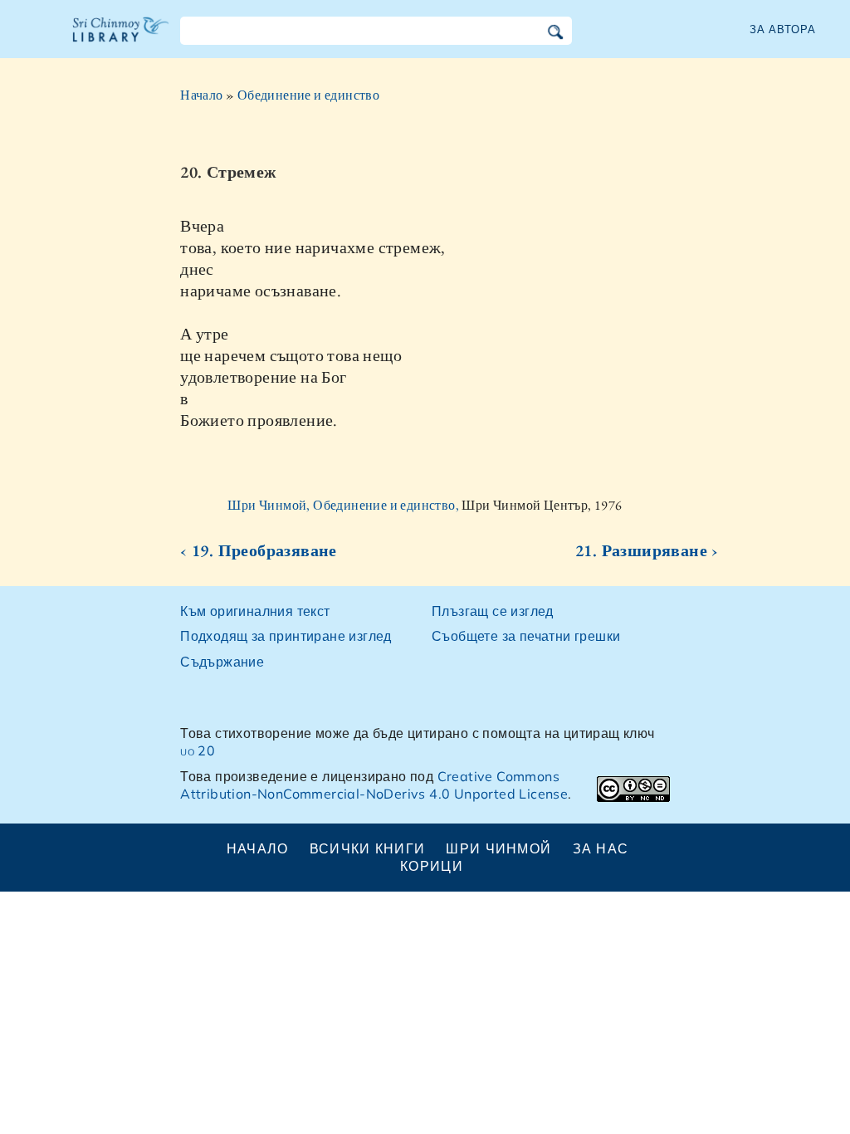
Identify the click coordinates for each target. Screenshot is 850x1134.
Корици (431, 866)
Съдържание (222, 661)
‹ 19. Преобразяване (258, 550)
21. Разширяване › (647, 550)
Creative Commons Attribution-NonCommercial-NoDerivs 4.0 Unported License (374, 785)
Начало (201, 95)
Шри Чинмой (498, 848)
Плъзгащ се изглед (493, 611)
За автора (783, 29)
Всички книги (367, 848)
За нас (601, 848)
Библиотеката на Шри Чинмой (121, 39)
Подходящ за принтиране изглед (286, 636)
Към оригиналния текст (255, 611)
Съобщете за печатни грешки (526, 636)
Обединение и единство (308, 95)
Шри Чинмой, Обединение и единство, (344, 505)
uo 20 (197, 750)
